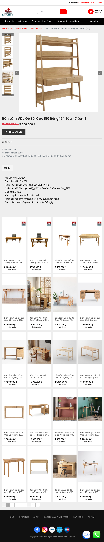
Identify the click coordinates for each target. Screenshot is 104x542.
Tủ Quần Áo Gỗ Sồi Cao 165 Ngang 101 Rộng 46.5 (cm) (64, 491)
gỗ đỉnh (91, 517)
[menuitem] (10, 21)
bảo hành (78, 517)
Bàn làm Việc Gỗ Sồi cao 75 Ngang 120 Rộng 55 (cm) (13, 376)
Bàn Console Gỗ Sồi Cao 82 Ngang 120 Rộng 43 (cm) (13, 434)
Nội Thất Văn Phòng (19, 28)
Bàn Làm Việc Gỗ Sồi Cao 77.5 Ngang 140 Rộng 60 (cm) (90, 319)
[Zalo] (86, 534)
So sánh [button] (8, 142)
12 (33, 505)
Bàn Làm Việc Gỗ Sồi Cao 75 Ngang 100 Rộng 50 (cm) (14, 491)
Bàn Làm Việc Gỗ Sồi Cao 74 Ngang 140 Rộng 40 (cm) (64, 261)
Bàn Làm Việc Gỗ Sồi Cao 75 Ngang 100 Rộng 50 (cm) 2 (90, 434)
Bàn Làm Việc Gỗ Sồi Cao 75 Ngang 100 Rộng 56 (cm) (39, 319)
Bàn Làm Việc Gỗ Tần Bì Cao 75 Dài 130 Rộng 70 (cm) (89, 261)
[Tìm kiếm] (63, 11)
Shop (36, 517)
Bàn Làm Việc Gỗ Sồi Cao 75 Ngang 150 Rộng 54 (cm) (39, 434)
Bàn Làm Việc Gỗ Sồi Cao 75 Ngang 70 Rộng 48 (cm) (64, 319)
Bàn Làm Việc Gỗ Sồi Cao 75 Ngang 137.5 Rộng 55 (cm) (14, 319)
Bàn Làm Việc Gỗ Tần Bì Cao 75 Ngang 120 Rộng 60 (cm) (39, 376)
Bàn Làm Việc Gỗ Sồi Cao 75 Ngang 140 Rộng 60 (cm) (90, 376)
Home (4, 28)
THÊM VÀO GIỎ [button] (14, 132)
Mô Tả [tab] (7, 168)
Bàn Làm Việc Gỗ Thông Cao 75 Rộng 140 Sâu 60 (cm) (39, 261)
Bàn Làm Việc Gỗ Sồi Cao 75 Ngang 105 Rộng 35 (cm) (90, 491)
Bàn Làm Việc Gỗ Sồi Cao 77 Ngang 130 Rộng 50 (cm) (64, 434)
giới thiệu (24, 517)
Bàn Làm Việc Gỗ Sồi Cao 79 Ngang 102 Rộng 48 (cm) (39, 491)
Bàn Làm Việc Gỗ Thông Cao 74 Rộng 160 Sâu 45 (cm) (14, 261)
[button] (84, 21)
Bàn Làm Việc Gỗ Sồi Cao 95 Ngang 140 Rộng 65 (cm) (64, 376)
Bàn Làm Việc (36, 28)
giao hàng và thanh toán (56, 517)
